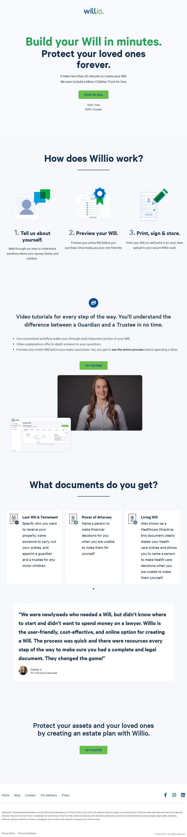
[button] (93, 588)
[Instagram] (174, 795)
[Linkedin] (183, 795)
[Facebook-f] (165, 795)
